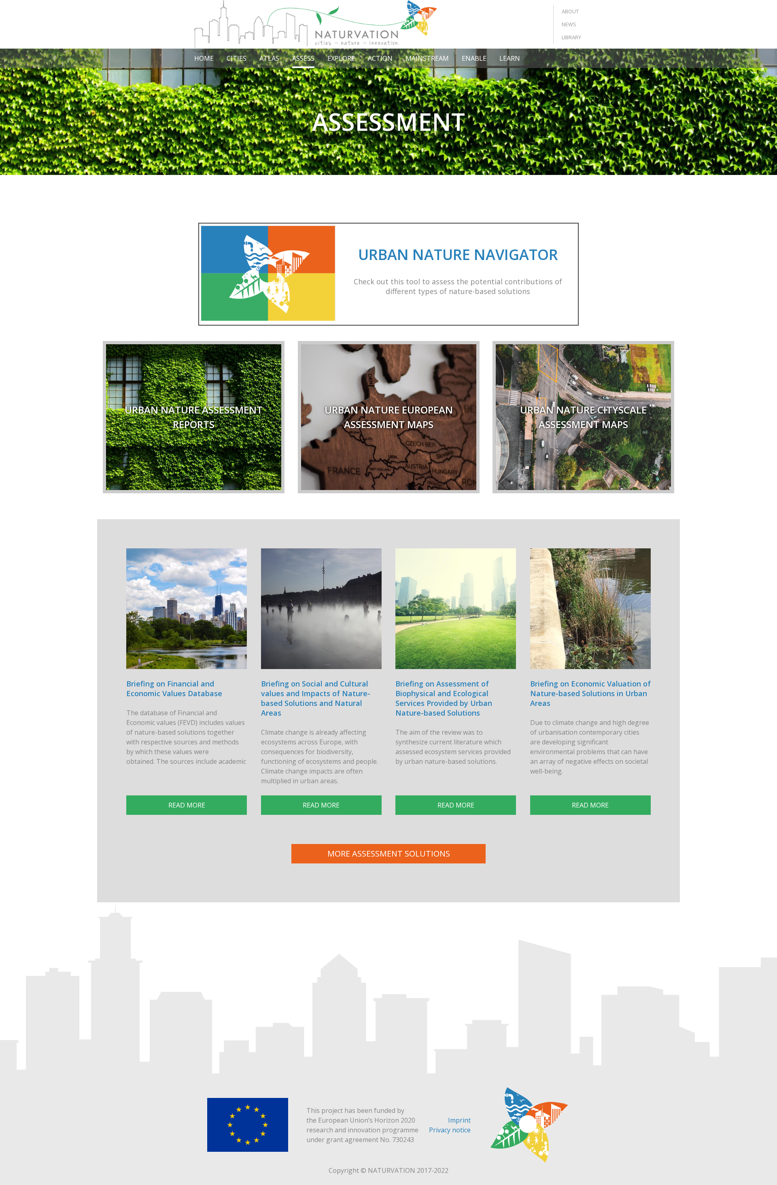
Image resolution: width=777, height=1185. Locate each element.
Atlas (269, 58)
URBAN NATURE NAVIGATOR (458, 254)
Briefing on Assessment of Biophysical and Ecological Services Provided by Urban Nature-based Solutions (443, 698)
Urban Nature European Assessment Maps (389, 417)
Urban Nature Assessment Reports (194, 417)
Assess (303, 58)
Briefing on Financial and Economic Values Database (174, 688)
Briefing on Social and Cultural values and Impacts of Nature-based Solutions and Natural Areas (315, 698)
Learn (509, 58)
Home (204, 58)
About (570, 11)
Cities (236, 58)
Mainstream (427, 58)
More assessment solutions (388, 853)
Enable (474, 58)
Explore (341, 58)
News (569, 24)
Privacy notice (450, 1129)
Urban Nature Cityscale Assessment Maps (583, 417)
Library (571, 37)
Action (380, 58)
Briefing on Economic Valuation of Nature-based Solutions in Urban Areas (590, 693)
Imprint (459, 1120)
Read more (186, 805)
